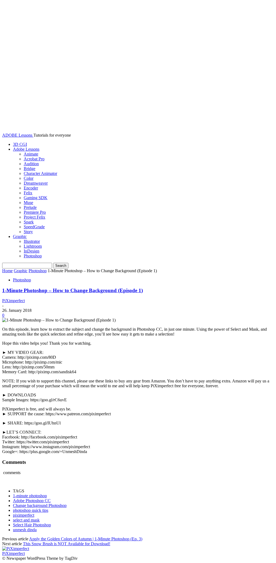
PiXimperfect (13, 300)
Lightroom (33, 246)
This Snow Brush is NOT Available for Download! (66, 543)
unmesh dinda (25, 529)
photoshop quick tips (30, 510)
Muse (28, 202)
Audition (31, 163)
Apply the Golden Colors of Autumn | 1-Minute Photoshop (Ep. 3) (85, 539)
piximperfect (23, 515)
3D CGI (20, 144)
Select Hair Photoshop (32, 525)
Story (28, 231)
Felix (28, 193)
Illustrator (32, 241)
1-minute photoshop (30, 495)
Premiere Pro (35, 212)
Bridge (29, 168)
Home (7, 270)
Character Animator (40, 173)
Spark (29, 222)
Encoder (31, 188)
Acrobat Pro (34, 159)
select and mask (26, 520)
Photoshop (33, 256)
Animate (31, 154)
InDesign (31, 251)
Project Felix (34, 217)
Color (28, 178)
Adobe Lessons (26, 149)
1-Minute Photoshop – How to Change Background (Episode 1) (72, 290)
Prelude (30, 207)
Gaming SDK (35, 197)
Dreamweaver (36, 183)
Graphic (20, 236)
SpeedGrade (34, 226)
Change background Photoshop (40, 505)
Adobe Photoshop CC (32, 500)
